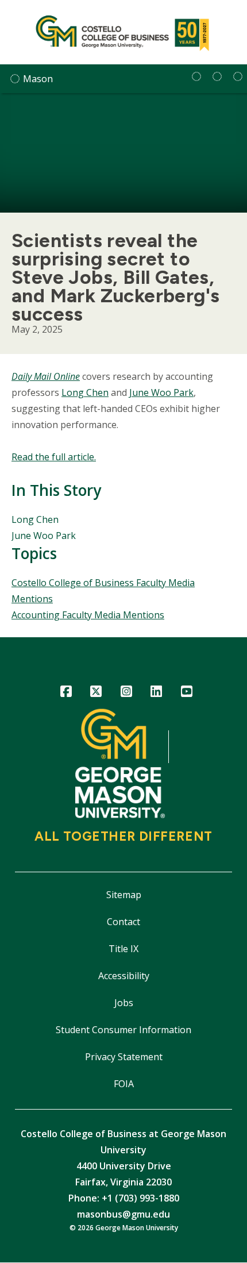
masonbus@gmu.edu (123, 1214)
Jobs (123, 1002)
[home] (196, 76)
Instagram (126, 693)
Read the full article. (53, 456)
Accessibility (123, 975)
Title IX (123, 948)
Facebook (66, 693)
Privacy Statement (124, 1056)
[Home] (123, 32)
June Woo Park (161, 392)
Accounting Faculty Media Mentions (87, 615)
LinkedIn (156, 693)
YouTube (186, 693)
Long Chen (85, 392)
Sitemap (123, 894)
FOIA (124, 1083)
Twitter (96, 693)
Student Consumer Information (123, 1029)
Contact (123, 921)
